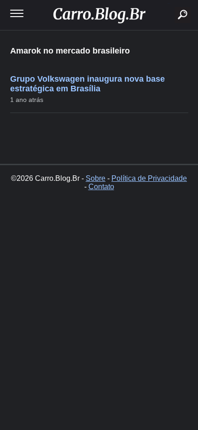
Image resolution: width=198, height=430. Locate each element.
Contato (101, 187)
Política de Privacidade (149, 178)
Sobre (95, 178)
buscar (169, 3)
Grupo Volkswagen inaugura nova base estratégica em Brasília (87, 83)
